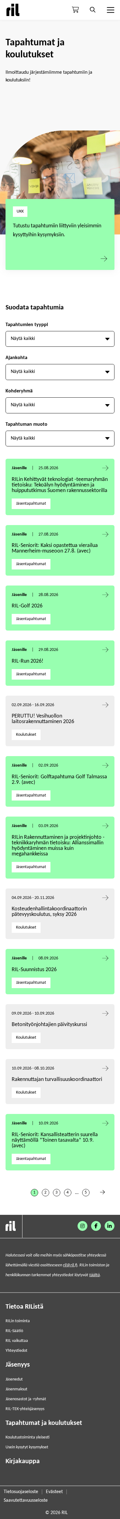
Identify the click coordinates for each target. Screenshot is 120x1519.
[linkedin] (109, 1226)
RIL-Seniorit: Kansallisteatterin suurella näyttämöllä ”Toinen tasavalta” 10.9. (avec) (55, 1140)
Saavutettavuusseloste (26, 1500)
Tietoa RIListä (24, 1306)
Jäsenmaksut (16, 1389)
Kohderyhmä (19, 391)
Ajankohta (16, 357)
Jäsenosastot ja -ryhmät (26, 1399)
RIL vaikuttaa (17, 1341)
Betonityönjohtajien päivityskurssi (50, 1025)
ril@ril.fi (70, 1265)
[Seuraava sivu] (102, 1192)
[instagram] (82, 1226)
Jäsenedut (14, 1379)
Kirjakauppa (23, 1461)
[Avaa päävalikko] (110, 10)
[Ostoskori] (75, 10)
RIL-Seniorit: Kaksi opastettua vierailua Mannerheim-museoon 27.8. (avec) (55, 548)
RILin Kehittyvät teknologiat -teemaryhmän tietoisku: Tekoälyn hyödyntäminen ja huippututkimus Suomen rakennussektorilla (60, 485)
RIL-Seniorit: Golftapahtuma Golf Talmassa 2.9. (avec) (59, 779)
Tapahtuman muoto (26, 424)
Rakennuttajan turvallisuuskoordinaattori (57, 1079)
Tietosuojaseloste (21, 1491)
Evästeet (54, 1491)
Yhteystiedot (16, 1350)
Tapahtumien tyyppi (27, 324)
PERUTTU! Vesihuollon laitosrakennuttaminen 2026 (43, 719)
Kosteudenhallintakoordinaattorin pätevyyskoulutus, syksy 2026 (49, 911)
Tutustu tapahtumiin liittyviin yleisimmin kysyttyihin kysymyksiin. (57, 230)
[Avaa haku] (92, 10)
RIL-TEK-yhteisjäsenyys (25, 1409)
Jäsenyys (18, 1364)
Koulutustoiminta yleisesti (28, 1437)
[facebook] (96, 1226)
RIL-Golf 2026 (27, 606)
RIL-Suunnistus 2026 (34, 970)
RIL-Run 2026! (27, 661)
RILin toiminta (18, 1321)
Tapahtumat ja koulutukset (44, 1423)
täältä (94, 1275)
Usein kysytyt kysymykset (27, 1447)
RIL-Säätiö (14, 1331)
